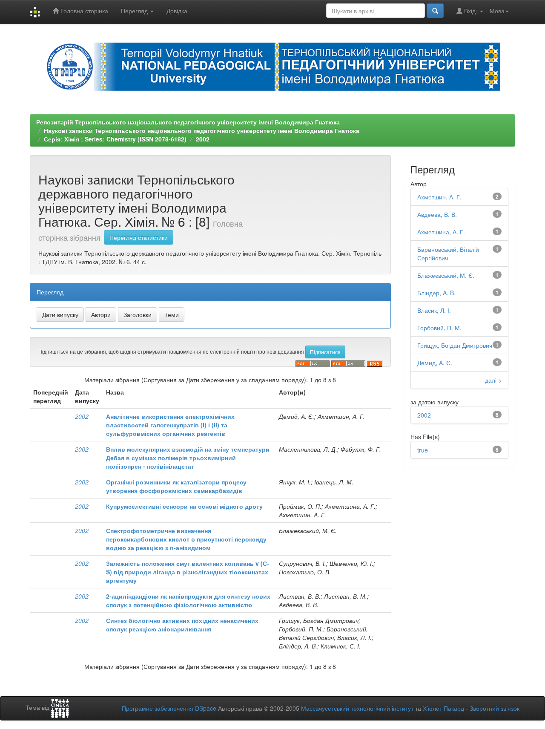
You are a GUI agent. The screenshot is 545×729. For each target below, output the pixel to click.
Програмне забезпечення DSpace (169, 708)
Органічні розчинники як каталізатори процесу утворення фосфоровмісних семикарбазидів (176, 486)
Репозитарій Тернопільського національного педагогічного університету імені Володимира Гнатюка (188, 122)
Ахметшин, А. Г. (439, 197)
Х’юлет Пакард (443, 708)
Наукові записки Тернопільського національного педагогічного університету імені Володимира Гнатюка (201, 130)
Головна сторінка (83, 10)
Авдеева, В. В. (437, 214)
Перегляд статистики (138, 237)
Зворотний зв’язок (494, 708)
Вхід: (470, 10)
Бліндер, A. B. (436, 292)
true (422, 450)
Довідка (176, 10)
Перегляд (135, 10)
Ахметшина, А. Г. (441, 232)
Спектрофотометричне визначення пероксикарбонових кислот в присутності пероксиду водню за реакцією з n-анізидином (186, 539)
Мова (497, 10)
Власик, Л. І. (434, 310)
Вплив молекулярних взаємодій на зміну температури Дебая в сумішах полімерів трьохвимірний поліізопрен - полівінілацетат (188, 457)
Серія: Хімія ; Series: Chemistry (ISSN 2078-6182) (115, 139)
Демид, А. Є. (434, 362)
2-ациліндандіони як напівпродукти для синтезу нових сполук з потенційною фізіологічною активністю (188, 600)
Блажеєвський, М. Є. (445, 275)
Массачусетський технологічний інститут (357, 708)
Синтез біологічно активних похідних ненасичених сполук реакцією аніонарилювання (182, 624)
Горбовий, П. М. (439, 327)
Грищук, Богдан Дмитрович (454, 345)
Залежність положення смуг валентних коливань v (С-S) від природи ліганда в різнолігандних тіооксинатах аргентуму (187, 572)
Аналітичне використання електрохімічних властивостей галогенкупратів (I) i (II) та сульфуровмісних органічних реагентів (170, 425)
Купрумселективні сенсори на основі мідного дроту (184, 506)
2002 (202, 139)
